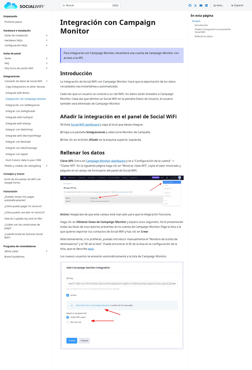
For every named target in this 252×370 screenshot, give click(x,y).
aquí (91, 249)
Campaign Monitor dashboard (105, 161)
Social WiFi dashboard (85, 124)
